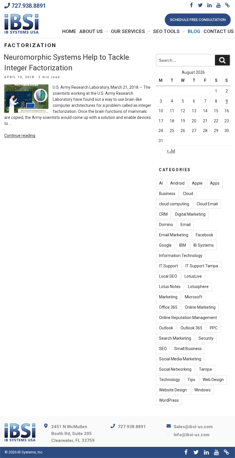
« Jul (171, 150)
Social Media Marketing (180, 359)
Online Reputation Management (188, 317)
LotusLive (193, 276)
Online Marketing (200, 307)
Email (186, 224)
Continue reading (19, 135)
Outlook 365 (191, 328)
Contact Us (218, 31)
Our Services (128, 31)
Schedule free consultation (198, 20)
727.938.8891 (28, 5)
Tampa (205, 369)
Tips (191, 379)
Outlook (166, 328)
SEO (163, 348)
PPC (214, 328)
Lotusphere (198, 286)
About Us (91, 31)
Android (177, 183)
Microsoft (193, 297)
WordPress (169, 400)
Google (165, 245)
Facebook (204, 235)
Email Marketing (173, 235)
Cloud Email (207, 204)
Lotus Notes (170, 286)
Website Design (173, 390)
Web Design (213, 379)
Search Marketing (175, 338)
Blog (194, 31)
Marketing (168, 297)
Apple (197, 183)
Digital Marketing (190, 214)
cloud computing (174, 204)
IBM (182, 245)
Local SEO (168, 276)
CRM (163, 214)
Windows (202, 390)
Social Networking (175, 369)
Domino (166, 224)
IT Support (168, 266)
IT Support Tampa (201, 266)
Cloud (188, 193)
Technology (169, 379)
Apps (215, 183)
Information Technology (180, 255)
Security (206, 338)
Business (167, 193)
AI (161, 183)
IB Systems (203, 245)
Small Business (188, 348)
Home (69, 31)
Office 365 (168, 307)
